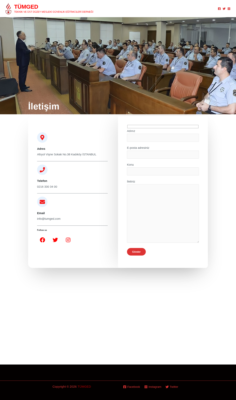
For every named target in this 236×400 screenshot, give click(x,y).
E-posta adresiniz (138, 147)
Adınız (131, 131)
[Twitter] (224, 8)
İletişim (207, 8)
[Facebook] (219, 8)
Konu (130, 164)
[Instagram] (228, 8)
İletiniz (131, 181)
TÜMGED (26, 7)
